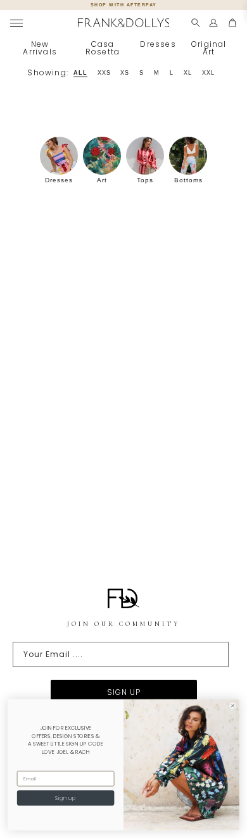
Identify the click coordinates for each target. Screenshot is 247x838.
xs (124, 73)
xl (188, 73)
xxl (208, 73)
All (80, 73)
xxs (104, 73)
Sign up (65, 798)
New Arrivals (40, 48)
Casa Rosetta (103, 48)
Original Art (209, 48)
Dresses (157, 44)
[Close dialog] (232, 706)
